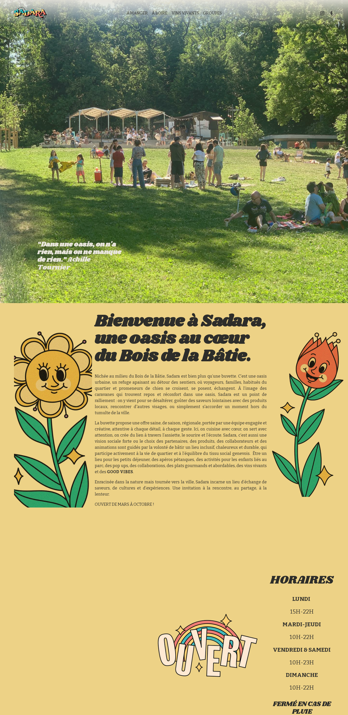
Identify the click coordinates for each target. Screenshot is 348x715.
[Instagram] (322, 13)
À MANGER (137, 13)
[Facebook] (331, 13)
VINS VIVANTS (185, 13)
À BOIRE (159, 13)
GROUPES (212, 13)
